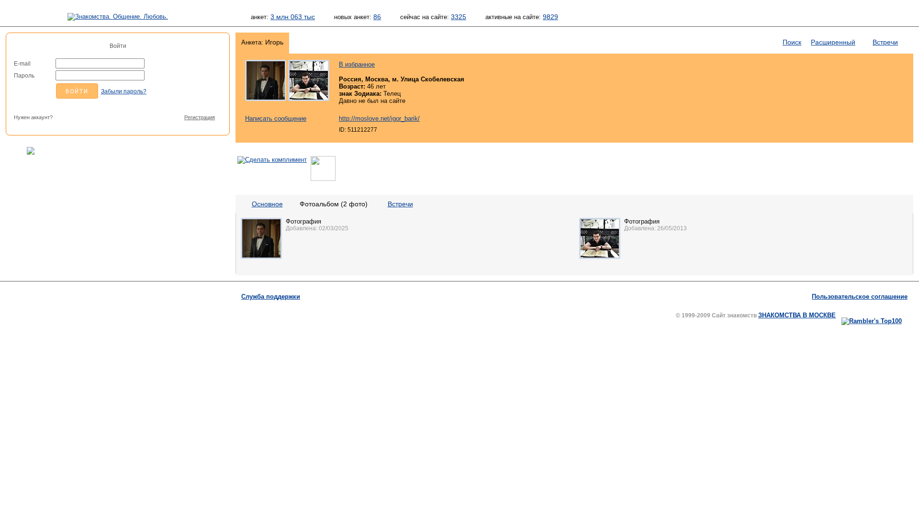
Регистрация (199, 117)
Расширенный (833, 42)
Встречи (885, 42)
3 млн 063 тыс (292, 17)
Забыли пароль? (123, 91)
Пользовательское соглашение (860, 296)
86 (377, 17)
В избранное (357, 64)
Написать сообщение (275, 118)
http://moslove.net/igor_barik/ (379, 118)
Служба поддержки (270, 296)
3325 (458, 17)
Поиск (792, 42)
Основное (267, 204)
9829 (550, 17)
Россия (350, 79)
